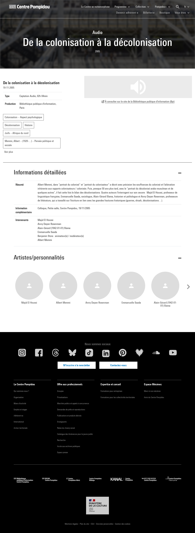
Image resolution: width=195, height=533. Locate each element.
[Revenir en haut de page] (188, 526)
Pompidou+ (161, 6)
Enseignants (62, 421)
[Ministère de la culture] (97, 505)
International (19, 421)
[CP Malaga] (97, 481)
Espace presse (62, 452)
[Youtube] (173, 353)
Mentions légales (71, 524)
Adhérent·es (18, 415)
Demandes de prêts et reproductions (71, 409)
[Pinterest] (122, 353)
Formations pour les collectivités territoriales (118, 397)
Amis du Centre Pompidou (154, 397)
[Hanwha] (173, 481)
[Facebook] (38, 353)
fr (185, 6)
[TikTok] (89, 353)
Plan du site (84, 524)
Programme (121, 6)
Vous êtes (181, 12)
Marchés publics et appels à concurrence (73, 403)
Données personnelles (105, 524)
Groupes (60, 391)
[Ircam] (52, 481)
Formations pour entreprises (111, 391)
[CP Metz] (75, 481)
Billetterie (149, 12)
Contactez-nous (118, 365)
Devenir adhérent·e (128, 12)
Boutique (166, 12)
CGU (93, 524)
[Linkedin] (106, 353)
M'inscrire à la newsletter (76, 365)
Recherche (61, 440)
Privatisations (62, 397)
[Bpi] (25, 481)
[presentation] (188, 286)
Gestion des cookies (122, 524)
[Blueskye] (72, 353)
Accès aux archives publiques (68, 446)
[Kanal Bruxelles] (124, 481)
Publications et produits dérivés (69, 415)
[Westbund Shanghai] (151, 481)
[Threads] (55, 353)
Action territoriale (20, 428)
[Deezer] (139, 353)
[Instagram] (22, 353)
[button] (97, 173)
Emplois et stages (20, 409)
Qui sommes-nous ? (21, 391)
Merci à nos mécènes (152, 391)
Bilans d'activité (20, 403)
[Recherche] (177, 7)
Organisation (19, 397)
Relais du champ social (66, 428)
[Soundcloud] (156, 353)
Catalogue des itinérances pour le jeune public (75, 434)
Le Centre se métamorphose (96, 6)
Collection (141, 6)
